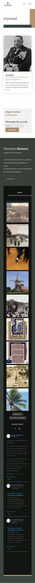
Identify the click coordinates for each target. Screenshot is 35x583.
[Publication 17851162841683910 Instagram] (17, 282)
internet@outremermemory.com (20, 195)
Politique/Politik (16, 79)
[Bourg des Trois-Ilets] (17, 235)
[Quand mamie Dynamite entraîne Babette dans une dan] (17, 259)
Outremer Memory (17, 435)
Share (9, 479)
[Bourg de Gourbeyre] (17, 212)
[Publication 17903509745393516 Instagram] (17, 306)
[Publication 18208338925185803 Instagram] (17, 376)
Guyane (7, 79)
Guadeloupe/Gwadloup (21, 77)
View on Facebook (10, 476)
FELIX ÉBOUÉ (9, 75)
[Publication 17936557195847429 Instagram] (17, 352)
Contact (10, 179)
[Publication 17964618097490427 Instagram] (17, 329)
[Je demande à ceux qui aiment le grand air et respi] (17, 399)
